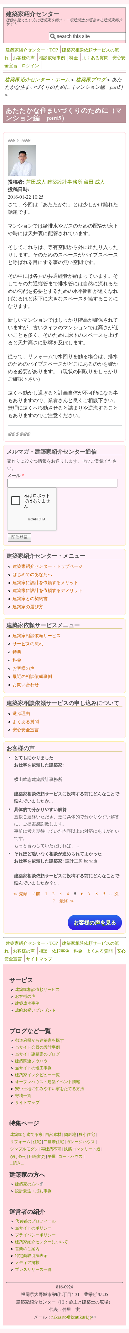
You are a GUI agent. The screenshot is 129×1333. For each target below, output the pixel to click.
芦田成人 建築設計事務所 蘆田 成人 (65, 181)
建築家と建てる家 (26, 1134)
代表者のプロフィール (35, 1221)
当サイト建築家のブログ (37, 1054)
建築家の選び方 (28, 607)
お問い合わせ (26, 684)
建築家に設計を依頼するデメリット (48, 590)
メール (15, 475)
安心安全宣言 (26, 730)
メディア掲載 (27, 1262)
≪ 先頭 (20, 893)
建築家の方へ (29, 1184)
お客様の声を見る (95, 923)
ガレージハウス (80, 1141)
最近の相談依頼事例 (32, 676)
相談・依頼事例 (54, 951)
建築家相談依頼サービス (37, 635)
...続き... (17, 1163)
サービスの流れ (28, 644)
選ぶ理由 (21, 713)
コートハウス (70, 1156)
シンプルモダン (24, 1149)
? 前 (36, 893)
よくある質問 (95, 58)
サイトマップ (39, 959)
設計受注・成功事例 (33, 1191)
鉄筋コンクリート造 (82, 1149)
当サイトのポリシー (33, 1228)
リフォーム (20, 1141)
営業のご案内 (27, 1248)
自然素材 (53, 1134)
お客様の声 (24, 58)
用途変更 (37, 1156)
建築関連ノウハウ (31, 1061)
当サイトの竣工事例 (33, 1068)
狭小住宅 (87, 1134)
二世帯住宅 (54, 1141)
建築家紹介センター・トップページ (48, 566)
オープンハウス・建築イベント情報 (47, 1081)
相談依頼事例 (52, 58)
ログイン (30, 65)
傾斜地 (70, 1134)
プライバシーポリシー (35, 1235)
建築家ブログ (91, 79)
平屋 (52, 1156)
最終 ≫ (66, 901)
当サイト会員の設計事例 (37, 1047)
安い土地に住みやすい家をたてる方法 (49, 1088)
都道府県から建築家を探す (39, 1040)
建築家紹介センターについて (41, 1241)
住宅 (37, 1141)
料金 (73, 58)
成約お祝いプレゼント (35, 1010)
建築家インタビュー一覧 (37, 1075)
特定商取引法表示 (31, 1255)
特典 (17, 652)
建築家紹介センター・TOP (32, 50)
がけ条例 (18, 1156)
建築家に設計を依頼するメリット (45, 582)
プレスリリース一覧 (33, 1269)
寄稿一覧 (23, 1095)
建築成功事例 (27, 1003)
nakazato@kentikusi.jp (73, 1317)
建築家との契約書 (30, 598)
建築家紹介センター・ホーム (37, 79)
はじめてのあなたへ (32, 574)
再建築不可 (51, 1149)
